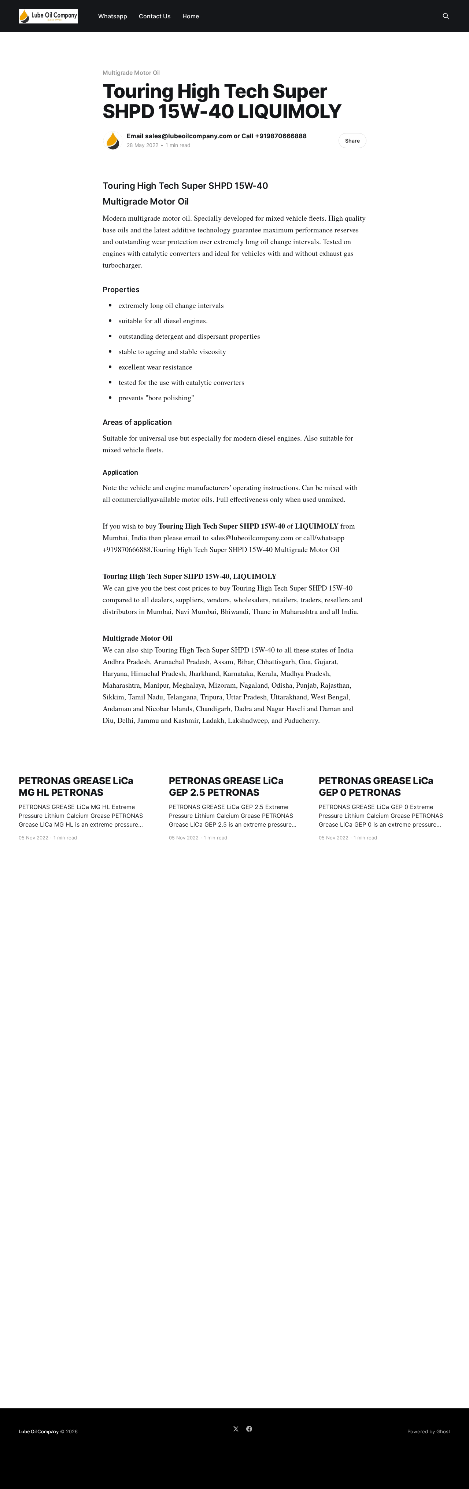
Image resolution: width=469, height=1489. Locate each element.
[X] (236, 1429)
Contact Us (155, 16)
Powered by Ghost (428, 1431)
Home (190, 16)
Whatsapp (112, 16)
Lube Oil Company (39, 1431)
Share (352, 140)
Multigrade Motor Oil (131, 72)
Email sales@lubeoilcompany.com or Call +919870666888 (217, 136)
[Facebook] (249, 1429)
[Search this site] (446, 16)
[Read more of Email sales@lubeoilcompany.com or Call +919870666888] (113, 140)
